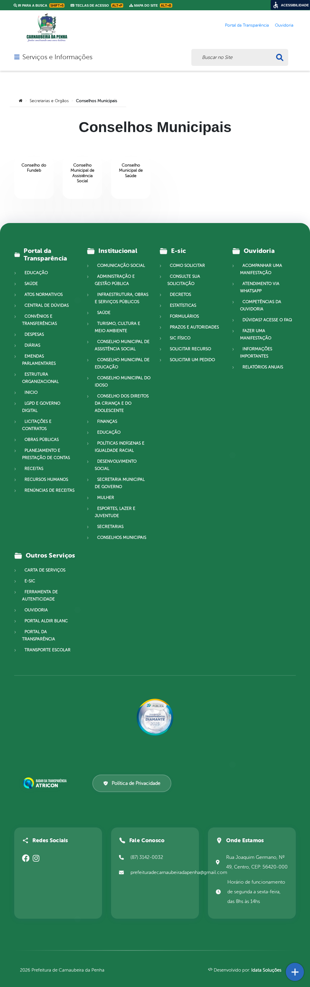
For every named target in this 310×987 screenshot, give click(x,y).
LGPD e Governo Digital (41, 407)
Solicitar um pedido (192, 360)
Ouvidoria (36, 610)
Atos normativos (44, 294)
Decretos (180, 294)
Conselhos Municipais (121, 537)
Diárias (32, 345)
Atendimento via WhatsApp (259, 287)
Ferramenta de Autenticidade (40, 595)
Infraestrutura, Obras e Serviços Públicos (121, 298)
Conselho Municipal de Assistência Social (122, 345)
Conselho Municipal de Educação (122, 363)
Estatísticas (183, 305)
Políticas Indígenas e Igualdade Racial (119, 447)
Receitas (34, 468)
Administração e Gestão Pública (115, 280)
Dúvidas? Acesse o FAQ (267, 320)
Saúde (31, 283)
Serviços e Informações (57, 57)
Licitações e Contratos (36, 425)
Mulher (105, 497)
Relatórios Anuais (262, 367)
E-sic (30, 581)
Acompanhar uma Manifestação (261, 269)
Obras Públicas (42, 439)
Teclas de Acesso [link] (98, 5)
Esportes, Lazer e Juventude (115, 512)
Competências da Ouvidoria (260, 305)
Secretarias (110, 526)
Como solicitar (187, 265)
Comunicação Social (121, 265)
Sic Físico (180, 338)
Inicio (31, 392)
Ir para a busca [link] (40, 5)
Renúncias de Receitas (49, 490)
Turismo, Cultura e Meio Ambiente (117, 327)
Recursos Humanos (46, 479)
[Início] (20, 101)
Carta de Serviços (45, 570)
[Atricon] (46, 783)
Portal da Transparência (38, 635)
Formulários (184, 316)
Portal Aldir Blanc (46, 621)
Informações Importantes (256, 352)
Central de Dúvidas (47, 305)
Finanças (107, 421)
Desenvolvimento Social (116, 465)
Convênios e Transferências (39, 320)
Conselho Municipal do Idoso (122, 381)
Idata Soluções (266, 970)
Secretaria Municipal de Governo (120, 483)
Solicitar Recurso (190, 349)
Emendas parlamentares (39, 360)
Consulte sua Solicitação (183, 280)
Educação (36, 272)
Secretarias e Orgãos (49, 101)
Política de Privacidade (136, 783)
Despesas (34, 334)
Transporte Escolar (48, 650)
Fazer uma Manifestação (255, 334)
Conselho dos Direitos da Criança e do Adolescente (122, 403)
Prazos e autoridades (194, 327)
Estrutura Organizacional (40, 378)
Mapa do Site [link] (152, 5)
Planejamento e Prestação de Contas (46, 454)
